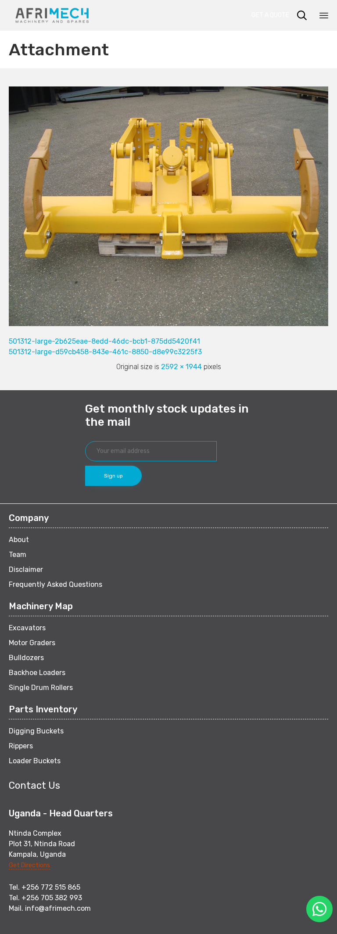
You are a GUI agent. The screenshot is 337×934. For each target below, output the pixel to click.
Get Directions (29, 865)
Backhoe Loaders (37, 672)
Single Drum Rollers (41, 687)
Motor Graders (32, 643)
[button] (273, 15)
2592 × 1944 (181, 367)
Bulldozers (26, 658)
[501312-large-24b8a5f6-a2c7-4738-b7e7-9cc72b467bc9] (168, 324)
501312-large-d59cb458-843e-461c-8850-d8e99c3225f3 (105, 352)
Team (17, 554)
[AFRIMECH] (52, 15)
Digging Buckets (36, 731)
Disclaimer (26, 569)
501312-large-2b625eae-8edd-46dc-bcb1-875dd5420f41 (104, 341)
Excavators (27, 628)
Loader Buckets (35, 761)
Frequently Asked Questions (55, 584)
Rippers (21, 746)
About (19, 539)
